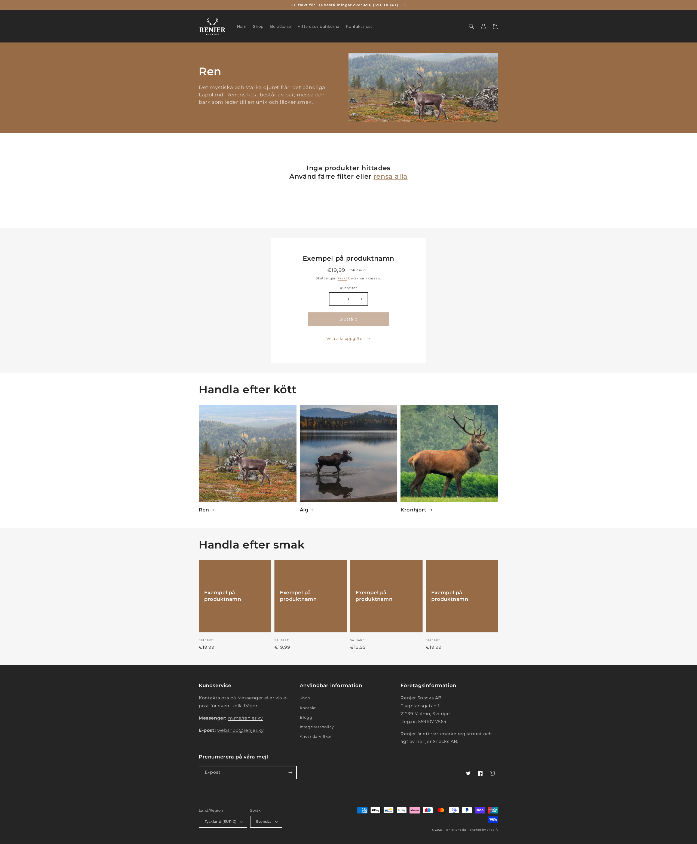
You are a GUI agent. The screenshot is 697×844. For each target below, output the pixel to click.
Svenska (263, 821)
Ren (204, 510)
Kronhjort (413, 510)
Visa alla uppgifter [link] (345, 338)
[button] (472, 26)
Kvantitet (348, 288)
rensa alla (391, 176)
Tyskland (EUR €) (220, 821)
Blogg (306, 717)
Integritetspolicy (317, 726)
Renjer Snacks (456, 829)
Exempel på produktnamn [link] (222, 596)
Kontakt (308, 707)
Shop (305, 698)
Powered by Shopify (482, 829)
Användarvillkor (316, 736)
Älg (304, 510)
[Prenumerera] (290, 772)
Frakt (342, 278)
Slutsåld (349, 319)
